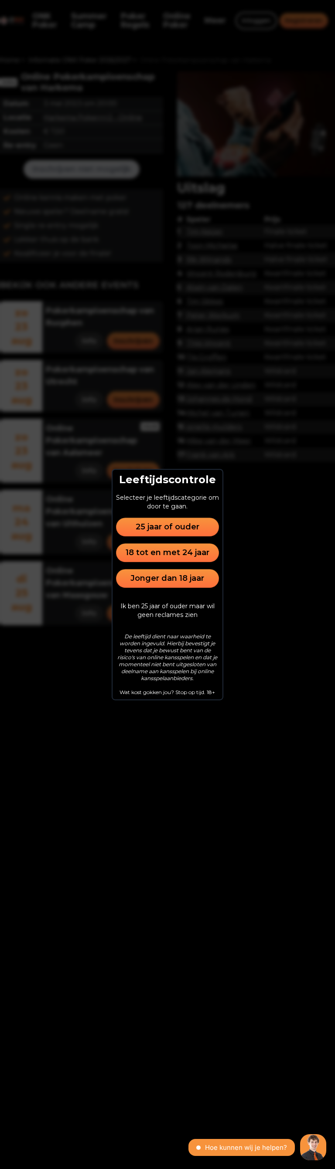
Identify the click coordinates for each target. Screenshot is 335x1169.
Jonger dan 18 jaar (167, 578)
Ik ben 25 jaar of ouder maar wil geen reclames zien (167, 610)
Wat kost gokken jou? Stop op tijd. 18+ (167, 692)
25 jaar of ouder (167, 527)
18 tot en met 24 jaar (167, 552)
